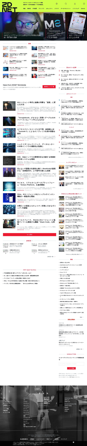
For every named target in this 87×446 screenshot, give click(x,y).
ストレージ (26, 410)
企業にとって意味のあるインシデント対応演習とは (71, 307)
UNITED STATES (68, 405)
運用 (24, 415)
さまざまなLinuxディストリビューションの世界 (71, 265)
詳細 (35, 444)
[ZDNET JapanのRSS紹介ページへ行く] (47, 393)
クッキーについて (40, 439)
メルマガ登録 (71, 368)
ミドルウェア (26, 414)
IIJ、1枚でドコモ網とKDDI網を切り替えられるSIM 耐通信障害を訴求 (21, 275)
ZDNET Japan (47, 401)
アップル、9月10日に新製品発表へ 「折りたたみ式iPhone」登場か (21, 283)
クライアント (27, 125)
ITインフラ (41, 8)
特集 (24, 8)
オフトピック (26, 423)
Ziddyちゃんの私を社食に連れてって (74, 254)
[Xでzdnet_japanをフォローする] (43, 393)
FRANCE (66, 407)
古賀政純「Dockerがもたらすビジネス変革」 (70, 288)
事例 (4, 399)
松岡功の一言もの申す (65, 262)
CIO (24, 399)
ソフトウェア (76, 8)
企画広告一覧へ (50, 256)
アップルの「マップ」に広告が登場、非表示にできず (17, 278)
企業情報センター (7, 405)
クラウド (57, 8)
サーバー (25, 408)
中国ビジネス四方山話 (65, 278)
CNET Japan (46, 399)
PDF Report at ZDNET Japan (67, 280)
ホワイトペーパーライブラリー (75, 157)
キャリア (25, 421)
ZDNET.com (67, 401)
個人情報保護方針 (24, 439)
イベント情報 (6, 408)
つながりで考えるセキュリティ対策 (68, 292)
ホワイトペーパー (7, 403)
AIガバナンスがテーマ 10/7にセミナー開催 (33, 2)
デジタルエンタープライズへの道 (67, 290)
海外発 (29, 8)
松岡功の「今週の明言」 (65, 285)
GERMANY (67, 409)
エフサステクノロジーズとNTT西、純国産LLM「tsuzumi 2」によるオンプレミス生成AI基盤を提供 (36, 131)
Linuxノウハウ (63, 272)
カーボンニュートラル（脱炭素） (67, 299)
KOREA (66, 411)
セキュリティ (49, 8)
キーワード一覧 (6, 412)
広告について (49, 439)
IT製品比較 (5, 410)
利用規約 (32, 439)
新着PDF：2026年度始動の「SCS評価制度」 (33, 4)
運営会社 (57, 439)
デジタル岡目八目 (64, 267)
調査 (24, 424)
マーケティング (27, 417)
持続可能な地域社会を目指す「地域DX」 (69, 301)
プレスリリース (6, 407)
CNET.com (67, 399)
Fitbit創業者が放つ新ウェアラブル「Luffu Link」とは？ (17, 273)
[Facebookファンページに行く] (39, 393)
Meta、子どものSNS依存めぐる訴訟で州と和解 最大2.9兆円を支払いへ (22, 280)
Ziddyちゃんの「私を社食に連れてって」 (69, 283)
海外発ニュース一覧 (49, 86)
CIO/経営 (35, 8)
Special (83, 8)
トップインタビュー (77, 188)
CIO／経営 (27, 178)
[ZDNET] (12, 6)
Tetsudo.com (47, 403)
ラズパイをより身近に (65, 310)
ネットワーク (26, 412)
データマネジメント (66, 8)
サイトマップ (64, 439)
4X (44, 398)
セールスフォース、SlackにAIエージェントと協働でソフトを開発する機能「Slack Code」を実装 (36, 222)
